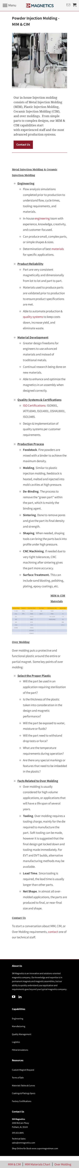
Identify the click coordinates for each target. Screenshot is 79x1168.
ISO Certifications (34, 405)
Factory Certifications (21, 1101)
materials (57, 249)
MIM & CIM (14, 1164)
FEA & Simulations (20, 1049)
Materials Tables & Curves (23, 1085)
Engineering (17, 1018)
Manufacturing (18, 1026)
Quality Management (21, 1034)
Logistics (16, 1042)
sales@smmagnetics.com (23, 1142)
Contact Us (23, 144)
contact (53, 932)
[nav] (9, 5)
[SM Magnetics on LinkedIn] (20, 997)
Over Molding (62, 1164)
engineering (42, 218)
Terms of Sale (18, 1077)
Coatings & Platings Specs (23, 1093)
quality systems (33, 317)
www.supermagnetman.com (45, 1148)
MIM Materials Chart (37, 1164)
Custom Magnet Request (23, 1069)
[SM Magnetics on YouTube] (14, 997)
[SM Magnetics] (40, 5)
